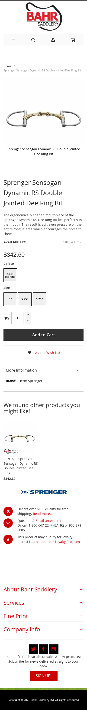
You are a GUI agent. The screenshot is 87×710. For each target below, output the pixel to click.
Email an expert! (48, 520)
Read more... (43, 513)
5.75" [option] (39, 299)
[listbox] (43, 275)
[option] (10, 275)
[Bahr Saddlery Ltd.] (43, 17)
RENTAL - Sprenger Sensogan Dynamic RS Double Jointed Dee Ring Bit (20, 466)
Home (7, 66)
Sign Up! (43, 675)
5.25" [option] (24, 299)
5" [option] (10, 299)
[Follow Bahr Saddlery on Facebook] (44, 648)
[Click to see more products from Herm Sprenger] (43, 491)
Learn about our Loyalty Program (54, 541)
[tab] (43, 370)
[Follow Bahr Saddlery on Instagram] (53, 648)
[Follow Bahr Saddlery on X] (34, 648)
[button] (42, 352)
